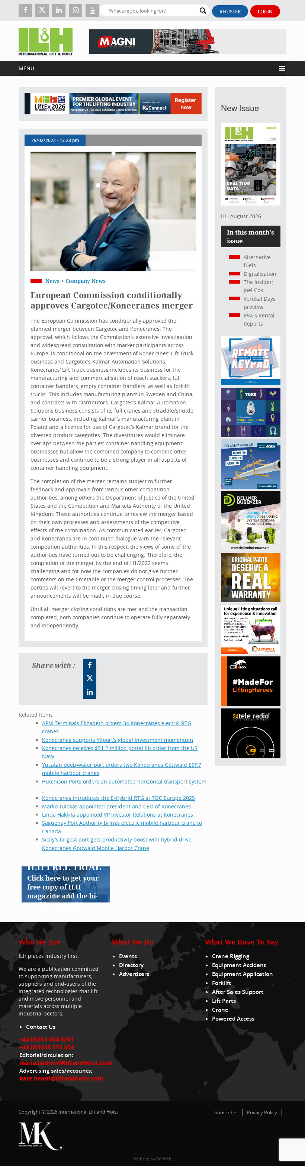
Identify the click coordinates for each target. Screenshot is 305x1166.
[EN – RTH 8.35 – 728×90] (187, 41)
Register (230, 11)
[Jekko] (250, 703)
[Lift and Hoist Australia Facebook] (89, 665)
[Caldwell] (250, 652)
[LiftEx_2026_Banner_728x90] (113, 104)
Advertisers (134, 974)
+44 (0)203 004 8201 (46, 1039)
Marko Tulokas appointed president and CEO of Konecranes (116, 806)
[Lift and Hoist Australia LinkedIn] (89, 692)
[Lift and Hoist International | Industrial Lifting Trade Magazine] (46, 41)
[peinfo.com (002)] (250, 383)
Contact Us (40, 1027)
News (52, 280)
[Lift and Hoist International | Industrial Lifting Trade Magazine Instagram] (75, 10)
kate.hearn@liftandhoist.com (61, 1078)
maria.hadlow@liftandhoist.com (65, 1063)
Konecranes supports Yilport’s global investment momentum (117, 739)
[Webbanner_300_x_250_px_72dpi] (250, 755)
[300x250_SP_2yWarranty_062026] (250, 600)
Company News (85, 280)
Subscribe (225, 1112)
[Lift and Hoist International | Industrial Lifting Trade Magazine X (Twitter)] (42, 10)
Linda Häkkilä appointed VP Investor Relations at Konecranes (117, 814)
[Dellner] (250, 548)
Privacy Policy (262, 1112)
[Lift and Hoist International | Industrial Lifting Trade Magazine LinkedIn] (58, 10)
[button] (147, 68)
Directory (131, 965)
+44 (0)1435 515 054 (46, 1047)
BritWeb (163, 1159)
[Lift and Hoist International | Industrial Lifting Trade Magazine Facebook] (25, 10)
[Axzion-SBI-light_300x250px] (250, 486)
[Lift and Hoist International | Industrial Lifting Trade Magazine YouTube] (92, 10)
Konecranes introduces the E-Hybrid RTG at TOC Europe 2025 (118, 797)
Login (265, 11)
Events (128, 956)
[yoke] (250, 435)
